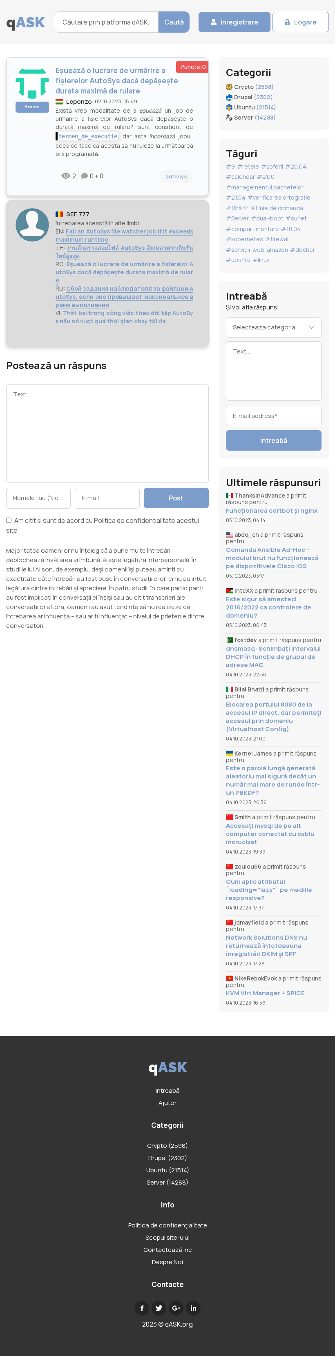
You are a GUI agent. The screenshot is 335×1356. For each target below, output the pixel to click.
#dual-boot (267, 218)
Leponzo (79, 101)
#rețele (248, 166)
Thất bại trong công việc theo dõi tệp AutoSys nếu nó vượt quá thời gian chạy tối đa (124, 317)
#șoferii (272, 166)
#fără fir (237, 208)
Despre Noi (167, 1262)
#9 (230, 166)
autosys (176, 176)
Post (176, 497)
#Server (237, 218)
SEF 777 (77, 214)
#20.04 (295, 166)
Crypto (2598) (167, 1145)
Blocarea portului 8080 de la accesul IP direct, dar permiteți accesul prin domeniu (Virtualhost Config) (274, 716)
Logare (305, 22)
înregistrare (239, 22)
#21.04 (236, 197)
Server (32, 106)
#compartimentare (252, 229)
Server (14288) (167, 1182)
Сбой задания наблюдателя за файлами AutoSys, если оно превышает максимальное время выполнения (124, 297)
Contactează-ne (167, 1249)
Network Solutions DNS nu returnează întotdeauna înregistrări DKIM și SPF (266, 946)
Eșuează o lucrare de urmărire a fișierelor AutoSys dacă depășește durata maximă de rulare (124, 272)
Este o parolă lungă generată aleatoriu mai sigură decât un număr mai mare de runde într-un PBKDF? (273, 780)
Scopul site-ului (167, 1237)
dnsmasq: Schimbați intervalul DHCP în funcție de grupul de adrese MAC (273, 657)
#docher (302, 249)
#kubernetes (244, 239)
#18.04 (291, 229)
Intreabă (273, 440)
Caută (174, 22)
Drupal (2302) (167, 1158)
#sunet (296, 218)
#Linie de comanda (276, 208)
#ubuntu (238, 260)
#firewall (277, 239)
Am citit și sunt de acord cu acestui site (102, 525)
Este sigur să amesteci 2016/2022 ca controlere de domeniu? (268, 607)
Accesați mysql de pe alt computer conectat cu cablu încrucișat (270, 834)
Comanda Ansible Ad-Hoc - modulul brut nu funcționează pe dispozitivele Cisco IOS (272, 558)
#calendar (240, 176)
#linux (261, 260)
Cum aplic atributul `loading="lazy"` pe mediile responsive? (269, 890)
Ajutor (167, 1102)
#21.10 (266, 176)
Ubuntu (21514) (167, 1170)
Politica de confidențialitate (134, 520)
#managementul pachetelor (265, 187)
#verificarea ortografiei (280, 197)
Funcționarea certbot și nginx (271, 511)
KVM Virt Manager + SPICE (265, 993)
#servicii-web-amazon (257, 249)
